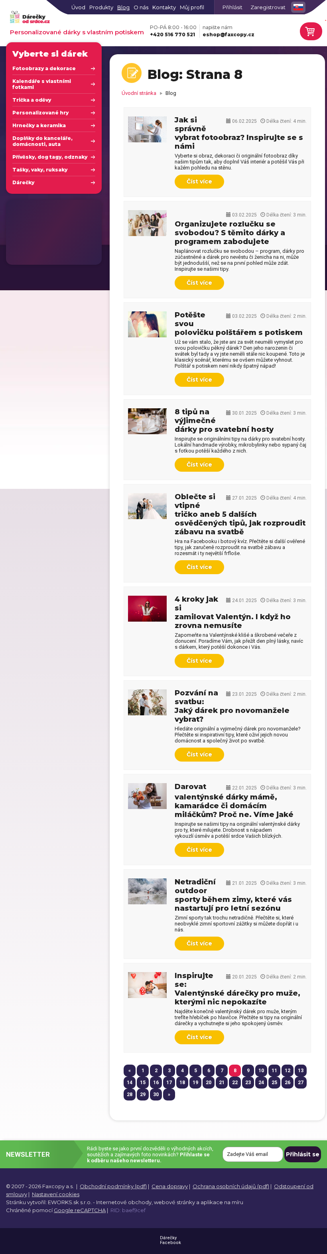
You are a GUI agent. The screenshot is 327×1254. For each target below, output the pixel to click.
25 (274, 1082)
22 (235, 1082)
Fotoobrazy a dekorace (44, 68)
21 (222, 1082)
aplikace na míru (222, 1202)
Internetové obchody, (124, 1202)
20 (208, 1082)
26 (287, 1082)
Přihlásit (232, 7)
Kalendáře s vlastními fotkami (41, 84)
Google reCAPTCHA (80, 1210)
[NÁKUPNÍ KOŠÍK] (309, 31)
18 (182, 1082)
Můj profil (192, 7)
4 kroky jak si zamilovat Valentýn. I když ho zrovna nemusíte (233, 612)
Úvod (78, 7)
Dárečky (23, 182)
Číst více (199, 181)
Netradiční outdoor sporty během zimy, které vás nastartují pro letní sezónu (233, 895)
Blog (123, 7)
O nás (141, 7)
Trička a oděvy (31, 100)
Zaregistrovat (268, 7)
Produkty (101, 7)
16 (156, 1082)
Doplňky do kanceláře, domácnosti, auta (42, 141)
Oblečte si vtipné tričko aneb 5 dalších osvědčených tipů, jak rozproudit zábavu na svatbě (240, 514)
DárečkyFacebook (170, 1240)
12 (287, 1070)
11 (274, 1070)
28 (129, 1094)
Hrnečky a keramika (39, 125)
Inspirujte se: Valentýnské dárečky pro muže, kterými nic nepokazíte (237, 988)
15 (143, 1082)
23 (248, 1082)
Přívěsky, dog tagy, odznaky (49, 157)
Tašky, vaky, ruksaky (39, 170)
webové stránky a (176, 1202)
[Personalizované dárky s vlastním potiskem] (30, 17)
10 (261, 1070)
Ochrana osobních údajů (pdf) (231, 1186)
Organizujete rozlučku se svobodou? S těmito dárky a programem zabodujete (230, 233)
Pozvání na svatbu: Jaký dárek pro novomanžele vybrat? (232, 706)
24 (261, 1082)
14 (129, 1082)
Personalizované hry (40, 113)
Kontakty (164, 7)
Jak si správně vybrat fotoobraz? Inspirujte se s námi (239, 133)
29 (143, 1094)
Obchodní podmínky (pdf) (113, 1186)
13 (300, 1070)
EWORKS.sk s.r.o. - (71, 1202)
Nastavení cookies (55, 1194)
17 (169, 1082)
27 (300, 1082)
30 (156, 1094)
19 (195, 1082)
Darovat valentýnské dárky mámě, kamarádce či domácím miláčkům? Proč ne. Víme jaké (234, 800)
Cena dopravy (170, 1186)
